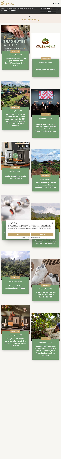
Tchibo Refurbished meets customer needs (15, 177)
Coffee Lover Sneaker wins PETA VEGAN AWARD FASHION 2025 (45, 294)
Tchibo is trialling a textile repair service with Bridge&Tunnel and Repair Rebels (15, 62)
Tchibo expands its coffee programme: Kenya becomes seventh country (45, 185)
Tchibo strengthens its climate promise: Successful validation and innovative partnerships (45, 239)
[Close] (58, 10)
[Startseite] (7, 4)
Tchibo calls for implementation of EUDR (15, 287)
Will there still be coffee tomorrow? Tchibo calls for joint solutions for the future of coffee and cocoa (45, 127)
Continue (48, 11)
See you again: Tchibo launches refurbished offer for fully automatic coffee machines (15, 342)
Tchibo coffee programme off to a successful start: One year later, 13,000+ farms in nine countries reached (45, 350)
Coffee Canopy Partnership (45, 70)
